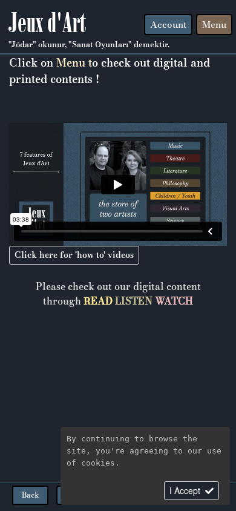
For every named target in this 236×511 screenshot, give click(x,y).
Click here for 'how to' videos (74, 255)
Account (168, 24)
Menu (214, 24)
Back (30, 495)
